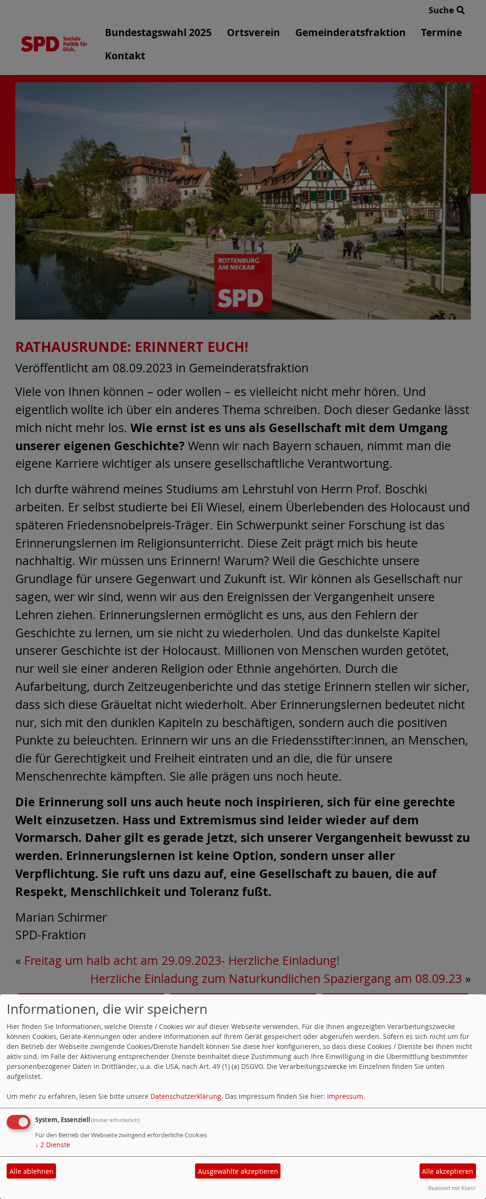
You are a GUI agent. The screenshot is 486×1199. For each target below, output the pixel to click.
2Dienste (52, 1144)
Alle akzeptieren (447, 1171)
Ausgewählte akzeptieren (238, 1171)
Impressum (345, 1096)
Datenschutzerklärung (185, 1096)
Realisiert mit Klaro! (452, 1187)
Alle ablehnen (31, 1171)
